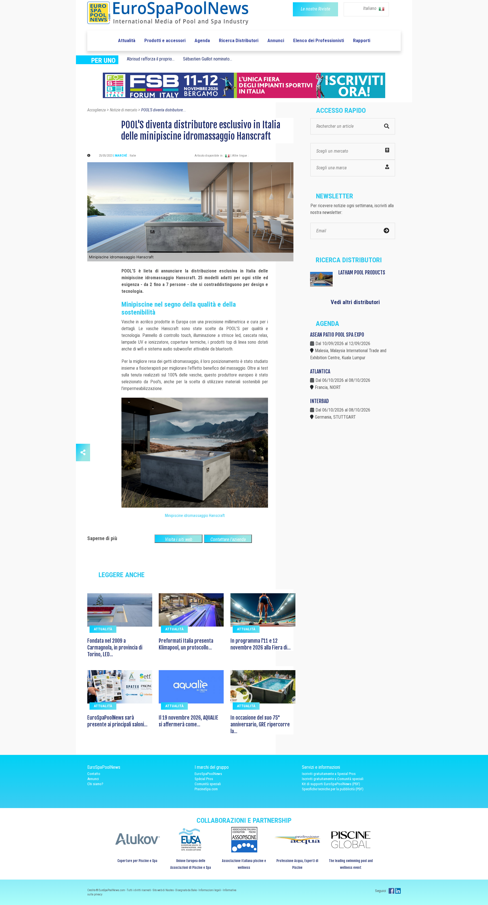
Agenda (202, 40)
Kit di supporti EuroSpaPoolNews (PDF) (331, 784)
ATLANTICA (320, 371)
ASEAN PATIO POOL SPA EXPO (337, 335)
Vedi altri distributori (355, 302)
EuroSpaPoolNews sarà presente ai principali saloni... (117, 721)
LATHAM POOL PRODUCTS (361, 272)
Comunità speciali (208, 784)
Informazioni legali (210, 890)
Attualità (126, 40)
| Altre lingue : (239, 155)
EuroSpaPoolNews (208, 774)
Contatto (93, 774)
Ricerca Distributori (238, 40)
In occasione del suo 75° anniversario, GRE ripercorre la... (260, 724)
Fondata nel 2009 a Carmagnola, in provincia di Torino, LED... (114, 647)
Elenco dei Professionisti (318, 40)
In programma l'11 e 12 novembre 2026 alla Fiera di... (260, 644)
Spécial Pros (204, 779)
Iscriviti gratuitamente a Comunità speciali (332, 779)
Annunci (275, 40)
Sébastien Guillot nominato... (207, 59)
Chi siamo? (95, 784)
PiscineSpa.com (206, 789)
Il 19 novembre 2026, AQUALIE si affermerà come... (188, 721)
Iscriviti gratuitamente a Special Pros (329, 774)
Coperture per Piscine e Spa (137, 861)
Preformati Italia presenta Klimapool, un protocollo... (186, 644)
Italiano (370, 8)
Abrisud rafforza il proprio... (151, 59)
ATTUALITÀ (103, 629)
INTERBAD (319, 401)
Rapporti (361, 40)
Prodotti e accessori (165, 40)
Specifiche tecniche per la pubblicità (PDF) (332, 789)
